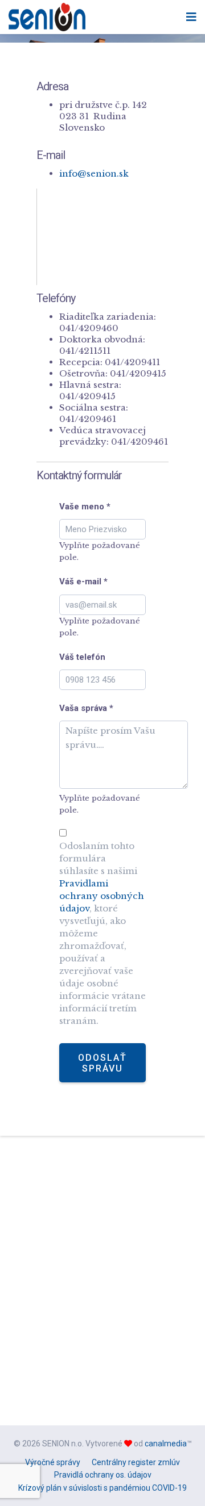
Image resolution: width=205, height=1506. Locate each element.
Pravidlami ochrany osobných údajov (101, 896)
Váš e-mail (83, 581)
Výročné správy (52, 1462)
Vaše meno (84, 506)
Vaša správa (86, 708)
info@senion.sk (94, 173)
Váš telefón (82, 657)
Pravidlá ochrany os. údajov (102, 1474)
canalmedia (166, 1443)
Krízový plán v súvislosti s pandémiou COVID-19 (102, 1487)
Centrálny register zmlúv (136, 1462)
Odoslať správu (102, 1063)
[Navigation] (191, 17)
